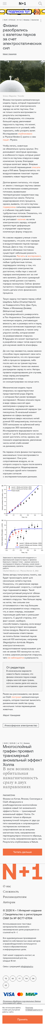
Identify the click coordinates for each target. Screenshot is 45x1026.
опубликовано (25, 133)
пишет (6, 140)
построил (16, 697)
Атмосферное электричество (20, 725)
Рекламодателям (15, 897)
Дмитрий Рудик (9, 795)
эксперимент (34, 256)
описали (36, 167)
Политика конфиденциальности (34, 1009)
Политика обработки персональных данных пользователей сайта (22, 1002)
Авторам (9, 902)
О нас (7, 886)
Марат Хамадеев (9, 54)
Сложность (11, 891)
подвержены (9, 207)
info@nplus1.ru (27, 966)
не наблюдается (16, 657)
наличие (21, 219)
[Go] (4, 3)
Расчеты (21, 256)
